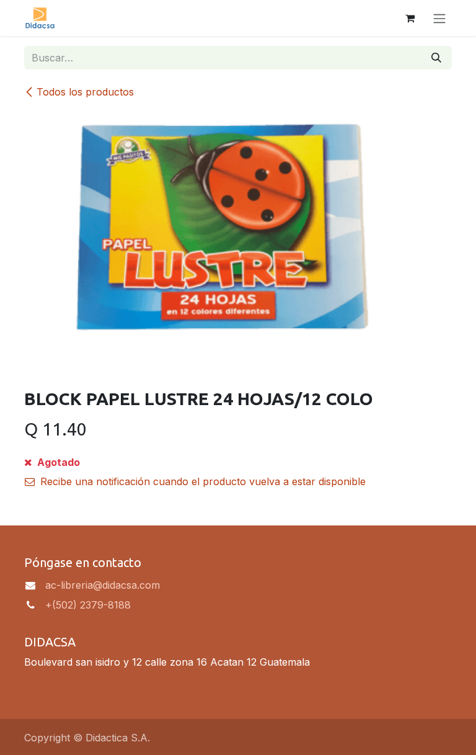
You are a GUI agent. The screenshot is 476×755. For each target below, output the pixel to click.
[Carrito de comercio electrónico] (409, 18)
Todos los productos (85, 92)
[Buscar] (436, 57)
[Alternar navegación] (439, 18)
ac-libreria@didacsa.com (102, 585)
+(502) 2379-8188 (88, 605)
